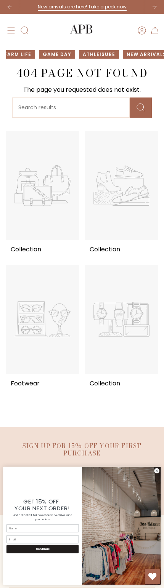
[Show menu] (10, 30)
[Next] (154, 6)
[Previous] (9, 6)
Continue (43, 549)
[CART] (154, 30)
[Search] (141, 107)
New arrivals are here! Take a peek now (82, 6)
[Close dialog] (156, 470)
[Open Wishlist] (152, 576)
